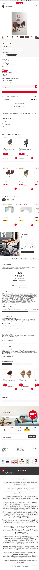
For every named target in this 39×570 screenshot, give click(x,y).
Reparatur (3, 449)
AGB (6, 468)
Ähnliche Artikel (33, 113)
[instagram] (23, 470)
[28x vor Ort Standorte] (33, 3)
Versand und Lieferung (5, 444)
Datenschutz (7, 470)
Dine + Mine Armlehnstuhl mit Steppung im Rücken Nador (26, 167)
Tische (4, 199)
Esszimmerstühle (6, 397)
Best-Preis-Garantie (20, 447)
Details (6, 121)
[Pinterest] (34, 99)
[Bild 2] (7, 37)
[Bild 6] (27, 37)
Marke (21, 113)
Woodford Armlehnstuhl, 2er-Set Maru (24, 367)
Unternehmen (34, 443)
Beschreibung (7, 124)
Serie (11, 113)
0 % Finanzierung (4, 452)
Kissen (8, 199)
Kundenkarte (34, 447)
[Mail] (36, 99)
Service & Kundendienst (20, 450)
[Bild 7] (31, 37)
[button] (3, 3)
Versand (7, 74)
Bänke (13, 199)
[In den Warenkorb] (16, 158)
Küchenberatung (19, 444)
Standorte (18, 443)
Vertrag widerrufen (5, 448)
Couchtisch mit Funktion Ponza (23, 203)
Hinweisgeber (7, 471)
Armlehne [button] (4, 54)
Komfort (11, 309)
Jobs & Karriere (34, 444)
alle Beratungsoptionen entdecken (19, 108)
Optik (34, 309)
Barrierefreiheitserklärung (9, 472)
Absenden (22, 417)
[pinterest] (21, 470)
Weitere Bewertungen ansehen (8, 356)
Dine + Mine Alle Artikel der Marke (27, 252)
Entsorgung (4, 450)
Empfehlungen (15, 113)
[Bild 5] (22, 37)
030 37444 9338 (18, 105)
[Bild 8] (36, 37)
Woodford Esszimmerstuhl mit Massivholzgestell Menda (9, 368)
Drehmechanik (19, 309)
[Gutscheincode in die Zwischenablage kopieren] (36, 86)
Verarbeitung (27, 309)
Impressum (7, 467)
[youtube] (25, 470)
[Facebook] (32, 99)
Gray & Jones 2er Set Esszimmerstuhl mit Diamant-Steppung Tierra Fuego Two (9, 167)
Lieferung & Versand (8, 127)
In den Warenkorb (19, 91)
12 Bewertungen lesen (12, 64)
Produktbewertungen (26, 113)
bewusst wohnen (34, 448)
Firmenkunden (4, 455)
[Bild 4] (17, 37)
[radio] (19, 280)
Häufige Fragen (4, 451)
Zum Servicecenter (32, 436)
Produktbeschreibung (5, 113)
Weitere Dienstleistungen (21, 449)
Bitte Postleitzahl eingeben (7, 80)
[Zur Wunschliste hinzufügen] (36, 59)
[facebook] (18, 470)
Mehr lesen (23, 248)
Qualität (5, 309)
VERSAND (21, 86)
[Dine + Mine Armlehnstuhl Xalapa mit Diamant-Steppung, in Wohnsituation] (19, 23)
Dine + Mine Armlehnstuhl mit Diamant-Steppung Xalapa (9, 137)
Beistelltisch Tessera (5, 203)
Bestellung (3, 443)
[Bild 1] (2, 37)
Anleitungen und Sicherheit (10, 130)
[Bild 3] (12, 37)
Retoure (3, 447)
